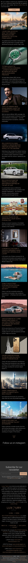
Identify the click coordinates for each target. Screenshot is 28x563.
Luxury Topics (5, 486)
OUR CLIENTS (22, 525)
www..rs (18, 539)
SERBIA (17, 513)
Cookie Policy (21, 5)
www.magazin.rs (19, 544)
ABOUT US (4, 525)
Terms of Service (15, 478)
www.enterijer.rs (17, 548)
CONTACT (14, 527)
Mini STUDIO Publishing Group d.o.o (11, 516)
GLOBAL (11, 513)
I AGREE (14, 9)
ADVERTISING (12, 525)
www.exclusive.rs (20, 546)
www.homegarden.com (13, 550)
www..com (14, 541)
